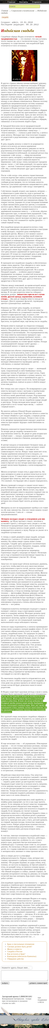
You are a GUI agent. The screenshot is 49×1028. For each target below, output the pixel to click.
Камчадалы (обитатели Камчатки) (21, 956)
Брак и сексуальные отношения (20, 944)
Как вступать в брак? (16, 954)
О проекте (36, 2)
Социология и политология (22, 11)
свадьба (5, 17)
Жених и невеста (14, 949)
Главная (11, 2)
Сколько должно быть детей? (19, 947)
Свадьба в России (14, 951)
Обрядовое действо (15, 959)
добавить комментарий (38, 983)
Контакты (23, 2)
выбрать (5, 983)
